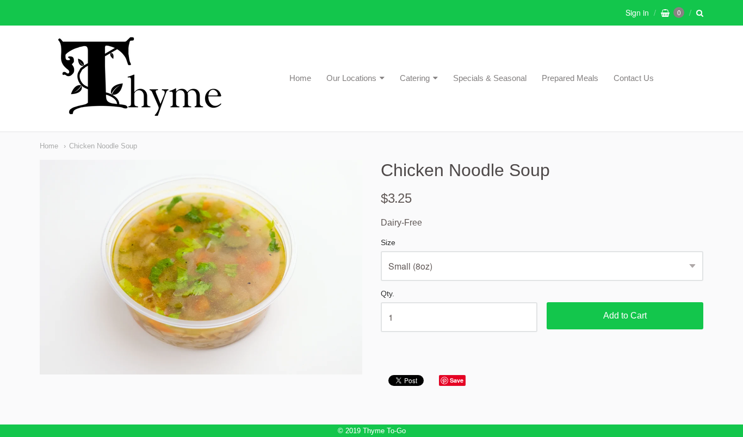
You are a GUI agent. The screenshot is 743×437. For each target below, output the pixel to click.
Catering (415, 78)
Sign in (637, 12)
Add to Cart (625, 315)
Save (456, 380)
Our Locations (351, 78)
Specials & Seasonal (490, 78)
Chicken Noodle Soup (103, 146)
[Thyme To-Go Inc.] (139, 111)
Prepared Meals (570, 78)
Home (300, 78)
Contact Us (634, 78)
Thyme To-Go (384, 431)
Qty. (387, 294)
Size (388, 243)
